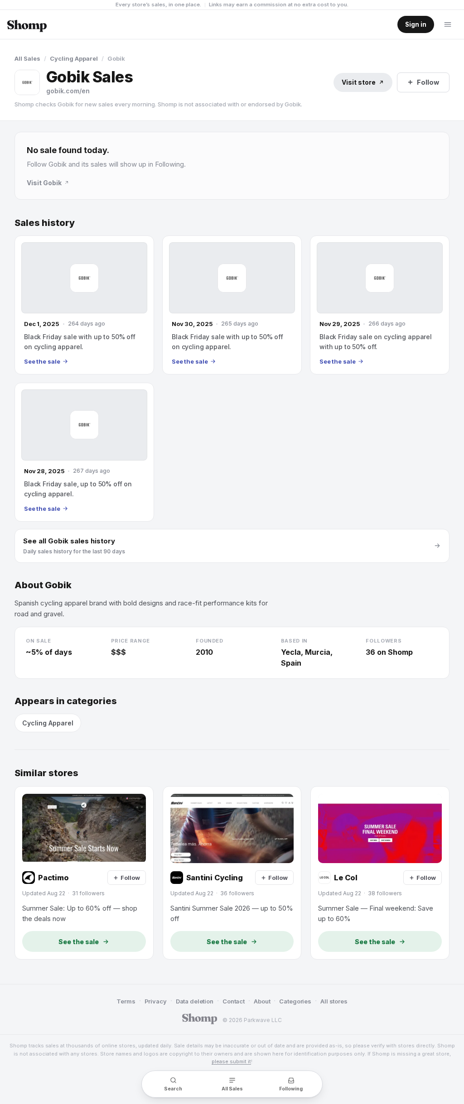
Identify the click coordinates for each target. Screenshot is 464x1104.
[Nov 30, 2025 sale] (232, 305)
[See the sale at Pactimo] (84, 873)
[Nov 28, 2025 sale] (84, 452)
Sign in (415, 24)
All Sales (27, 58)
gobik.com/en (68, 91)
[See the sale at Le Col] (380, 873)
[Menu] (448, 24)
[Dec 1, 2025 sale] (84, 305)
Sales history (44, 223)
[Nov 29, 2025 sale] (379, 305)
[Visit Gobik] (27, 82)
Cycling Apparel (74, 58)
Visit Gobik (44, 183)
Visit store (359, 82)
